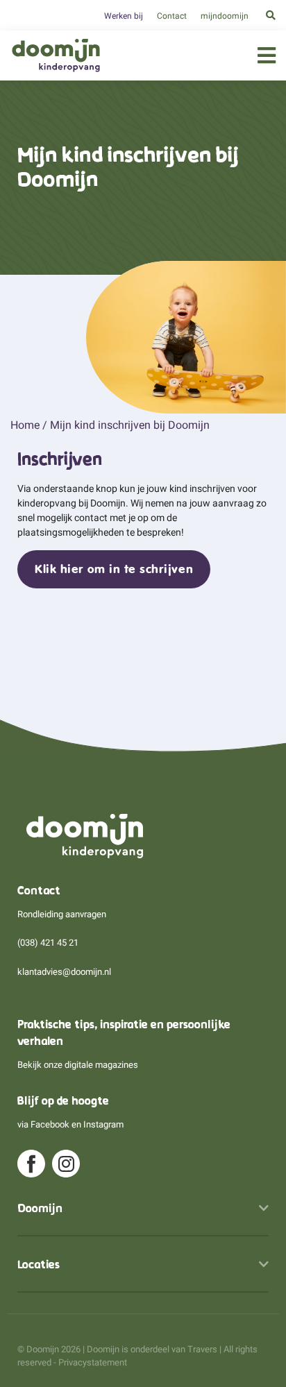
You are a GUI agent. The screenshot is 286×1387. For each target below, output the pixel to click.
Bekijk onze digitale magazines (77, 1065)
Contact (172, 16)
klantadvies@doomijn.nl (64, 972)
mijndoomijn (225, 16)
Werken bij (123, 16)
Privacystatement (92, 1362)
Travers (202, 1349)
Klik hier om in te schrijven (114, 569)
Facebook (50, 1124)
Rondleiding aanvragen (61, 914)
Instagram (103, 1124)
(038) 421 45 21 (47, 942)
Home (25, 425)
